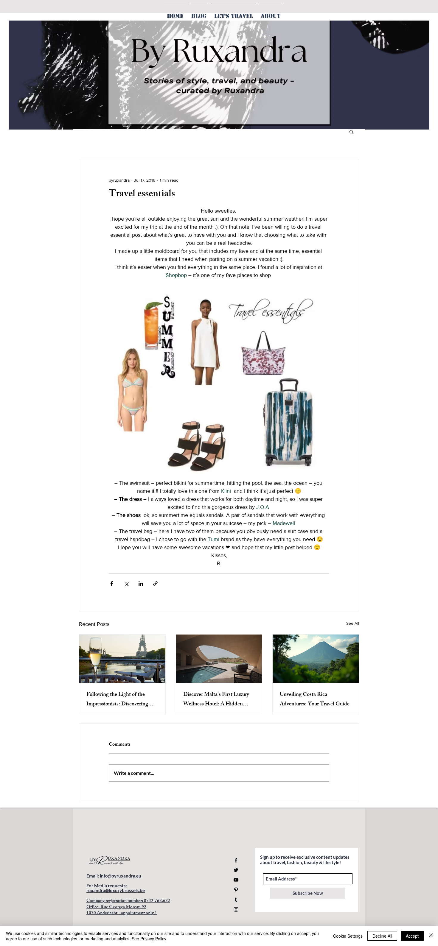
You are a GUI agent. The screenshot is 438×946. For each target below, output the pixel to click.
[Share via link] (155, 583)
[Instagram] (236, 909)
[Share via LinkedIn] (141, 583)
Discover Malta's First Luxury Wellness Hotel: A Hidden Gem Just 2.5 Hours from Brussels (216, 699)
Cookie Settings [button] (348, 936)
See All (352, 623)
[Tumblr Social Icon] (236, 900)
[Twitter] (236, 870)
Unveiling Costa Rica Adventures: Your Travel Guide (315, 699)
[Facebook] (236, 860)
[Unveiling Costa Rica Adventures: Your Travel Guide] (316, 659)
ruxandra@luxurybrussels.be (115, 890)
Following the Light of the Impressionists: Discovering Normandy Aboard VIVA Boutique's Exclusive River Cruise (117, 699)
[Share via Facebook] (111, 583)
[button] (351, 131)
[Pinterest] (236, 890)
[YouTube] (236, 880)
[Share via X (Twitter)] (126, 583)
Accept (412, 936)
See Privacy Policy (149, 939)
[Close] (430, 936)
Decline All (382, 936)
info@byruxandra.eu (120, 875)
